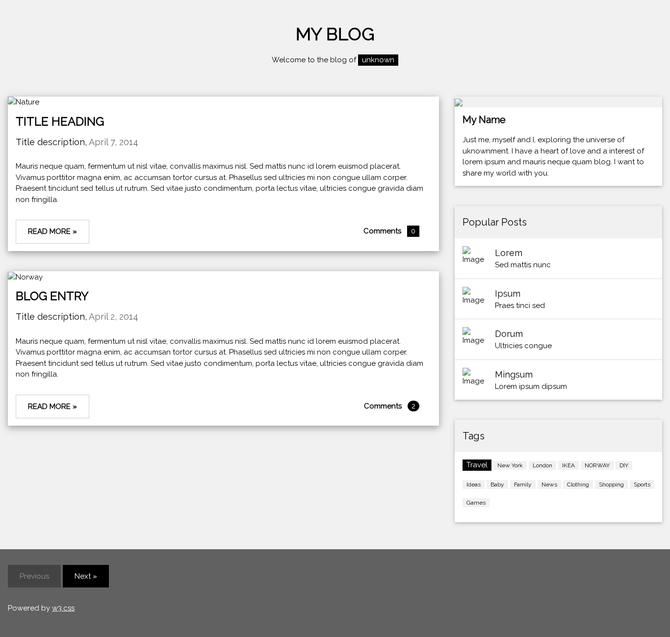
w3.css (63, 608)
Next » (86, 576)
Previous (34, 576)
